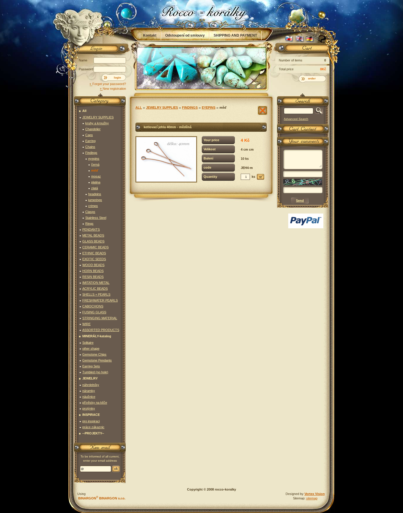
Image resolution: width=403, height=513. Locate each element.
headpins (94, 194)
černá (95, 164)
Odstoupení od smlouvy (185, 35)
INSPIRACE (91, 414)
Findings (190, 107)
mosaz (96, 176)
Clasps (90, 212)
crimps (93, 206)
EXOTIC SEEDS (94, 259)
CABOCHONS (92, 306)
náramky (88, 391)
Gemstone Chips (94, 354)
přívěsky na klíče (94, 402)
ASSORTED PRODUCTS (100, 330)
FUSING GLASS (94, 312)
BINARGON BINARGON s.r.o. (101, 498)
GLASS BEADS (93, 241)
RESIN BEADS (93, 277)
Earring (90, 141)
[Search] (318, 111)
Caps (89, 135)
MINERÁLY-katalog (96, 336)
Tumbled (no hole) (95, 372)
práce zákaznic (93, 427)
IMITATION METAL (95, 282)
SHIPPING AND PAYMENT (235, 35)
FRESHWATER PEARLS (100, 300)
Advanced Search (296, 118)
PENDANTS (91, 229)
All (138, 107)
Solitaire (88, 342)
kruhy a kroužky (97, 123)
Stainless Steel (95, 217)
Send (116, 469)
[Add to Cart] (260, 177)
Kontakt (149, 35)
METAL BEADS (93, 235)
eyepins (208, 107)
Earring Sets (91, 366)
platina (95, 182)
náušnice (88, 396)
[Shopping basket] (301, 49)
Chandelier (93, 129)
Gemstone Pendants (97, 360)
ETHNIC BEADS (94, 253)
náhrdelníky (90, 385)
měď (223, 107)
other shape (90, 348)
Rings (89, 223)
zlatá (94, 188)
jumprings (95, 200)
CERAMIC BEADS (95, 247)
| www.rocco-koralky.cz (201, 14)
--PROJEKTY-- (93, 433)
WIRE (86, 324)
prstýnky (88, 408)
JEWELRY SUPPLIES (162, 107)
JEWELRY (90, 378)
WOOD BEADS (93, 265)
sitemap (311, 498)
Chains (90, 147)
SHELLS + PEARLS (96, 294)
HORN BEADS (93, 271)
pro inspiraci (91, 421)
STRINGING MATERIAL (99, 318)
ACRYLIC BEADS (95, 288)
